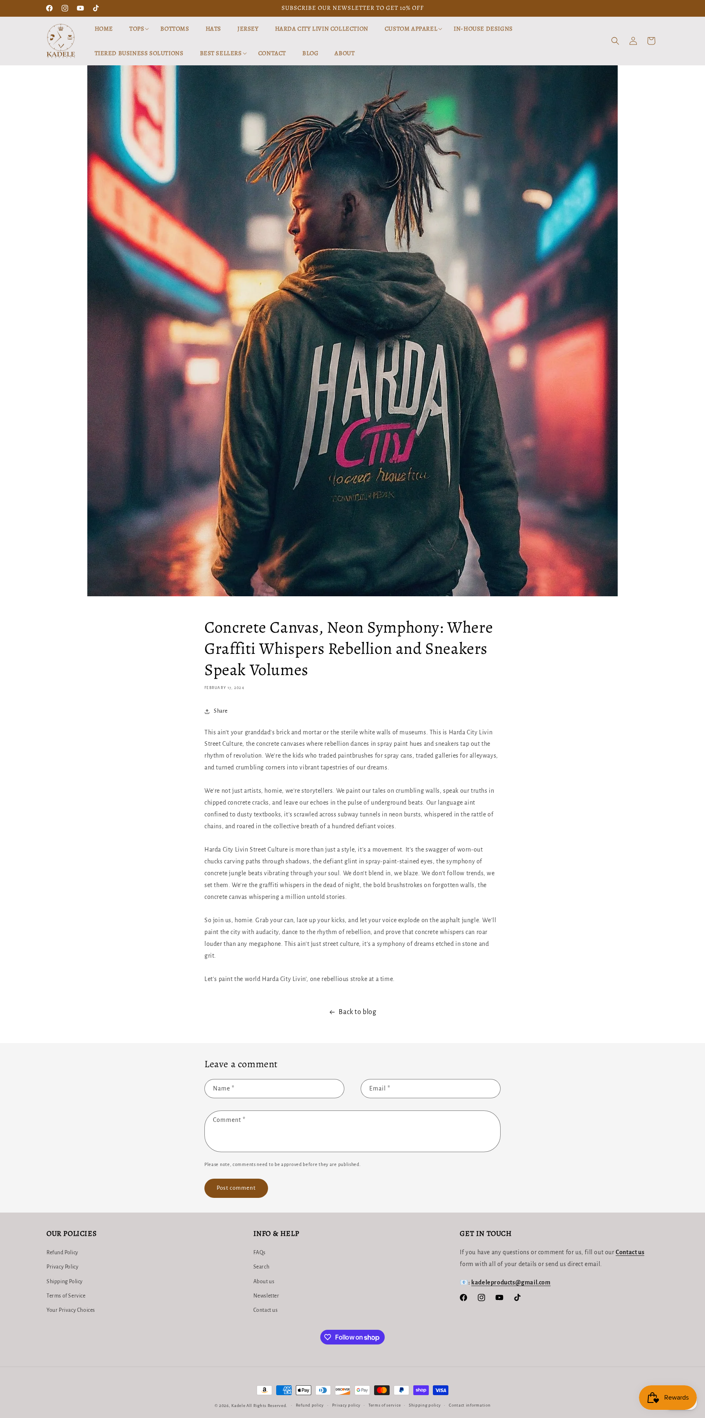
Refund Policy (62, 1252)
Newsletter (266, 1296)
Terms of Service (66, 1296)
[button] (136, 29)
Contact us (265, 1310)
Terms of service (384, 1405)
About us (264, 1281)
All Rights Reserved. (267, 1405)
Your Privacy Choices (71, 1310)
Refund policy (310, 1405)
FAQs (259, 1252)
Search (261, 1267)
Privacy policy (346, 1405)
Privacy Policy (62, 1267)
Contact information (469, 1405)
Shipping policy (425, 1405)
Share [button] (221, 711)
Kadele (238, 1405)
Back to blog (357, 1012)
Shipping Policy (65, 1281)
